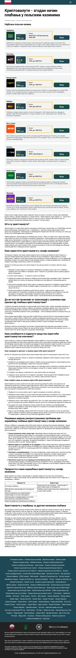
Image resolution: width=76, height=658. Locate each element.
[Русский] (60, 34)
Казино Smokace (54, 604)
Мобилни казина (36, 562)
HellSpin (8, 596)
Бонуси (65, 571)
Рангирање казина (10, 20)
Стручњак (46, 618)
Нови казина (39, 565)
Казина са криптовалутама (44, 582)
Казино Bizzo (22, 602)
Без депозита (65, 573)
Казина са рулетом (58, 616)
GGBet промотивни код (60, 590)
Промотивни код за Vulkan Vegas (58, 588)
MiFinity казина (11, 585)
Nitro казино (42, 596)
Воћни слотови (49, 610)
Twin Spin (14, 616)
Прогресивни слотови (63, 610)
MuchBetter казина (11, 579)
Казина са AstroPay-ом (63, 579)
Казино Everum (10, 604)
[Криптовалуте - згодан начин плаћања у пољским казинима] (8, 2)
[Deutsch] (70, 30)
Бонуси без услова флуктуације (34, 573)
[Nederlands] (65, 30)
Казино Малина (44, 602)
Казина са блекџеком (43, 616)
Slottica (33, 596)
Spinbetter (66, 593)
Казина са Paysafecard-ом (49, 576)
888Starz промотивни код (36, 588)
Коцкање (31, 616)
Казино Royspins (10, 602)
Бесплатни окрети (53, 573)
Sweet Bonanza (29, 613)
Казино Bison (36, 599)
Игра (62, 37)
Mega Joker (22, 616)
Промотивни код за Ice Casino (16, 593)
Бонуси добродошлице (14, 573)
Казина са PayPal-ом (26, 579)
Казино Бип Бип (25, 599)
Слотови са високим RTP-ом (15, 610)
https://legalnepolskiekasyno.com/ (50, 653)
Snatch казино (21, 604)
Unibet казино (66, 604)
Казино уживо (61, 559)
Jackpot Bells (40, 613)
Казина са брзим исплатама (54, 565)
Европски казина (48, 559)
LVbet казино (32, 602)
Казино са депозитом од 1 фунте (25, 568)
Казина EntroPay (23, 585)
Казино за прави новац (21, 562)
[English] (55, 34)
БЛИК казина (24, 576)
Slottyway (16, 596)
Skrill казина (34, 576)
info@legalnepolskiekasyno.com (29, 653)
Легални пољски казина (33, 559)
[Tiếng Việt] (55, 30)
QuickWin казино (31, 607)
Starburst (9, 613)
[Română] (60, 30)
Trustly (51, 579)
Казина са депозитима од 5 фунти (50, 568)
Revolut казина (64, 576)
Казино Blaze (32, 604)
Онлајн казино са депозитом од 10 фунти (22, 571)
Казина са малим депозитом (53, 562)
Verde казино (25, 596)
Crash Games (30, 610)
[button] (70, 2)
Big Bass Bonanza (52, 613)
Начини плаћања (12, 576)
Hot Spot (39, 610)
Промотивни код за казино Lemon (40, 593)
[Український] (51, 34)
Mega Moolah (18, 613)
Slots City (67, 602)
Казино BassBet (19, 607)
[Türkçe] (65, 34)
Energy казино (65, 596)
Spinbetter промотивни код (16, 588)
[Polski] (51, 30)
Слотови (41, 607)
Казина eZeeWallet (41, 579)
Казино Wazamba (53, 596)
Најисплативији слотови (54, 607)
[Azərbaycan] (70, 34)
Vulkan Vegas (14, 599)
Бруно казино (42, 604)
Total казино (57, 593)
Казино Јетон (29, 582)
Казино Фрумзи (60, 599)
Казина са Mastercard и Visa (40, 585)
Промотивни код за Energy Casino (19, 590)
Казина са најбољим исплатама (22, 565)
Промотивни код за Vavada (60, 585)
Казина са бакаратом (34, 618)
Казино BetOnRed (57, 602)
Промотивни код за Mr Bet (41, 590)
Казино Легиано (48, 599)
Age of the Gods (64, 613)
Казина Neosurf (61, 582)
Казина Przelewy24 (16, 582)
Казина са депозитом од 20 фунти (50, 571)
